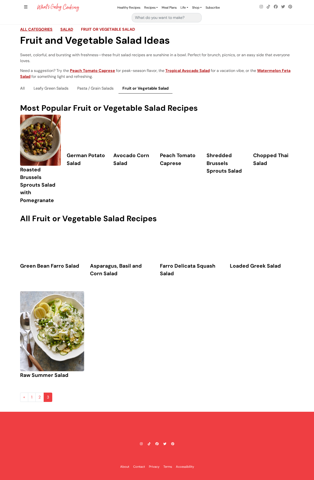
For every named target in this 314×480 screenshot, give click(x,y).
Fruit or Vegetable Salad (108, 29)
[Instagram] (261, 7)
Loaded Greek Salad (255, 265)
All (22, 88)
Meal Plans (169, 7)
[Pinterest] (290, 7)
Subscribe (213, 7)
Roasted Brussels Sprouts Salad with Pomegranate (37, 185)
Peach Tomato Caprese (92, 70)
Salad (66, 29)
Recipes (150, 7)
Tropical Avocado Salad (187, 70)
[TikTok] (268, 7)
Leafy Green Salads (51, 88)
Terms (167, 467)
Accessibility (185, 467)
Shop (195, 7)
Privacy (154, 467)
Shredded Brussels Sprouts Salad (224, 163)
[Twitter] (283, 7)
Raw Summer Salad (44, 375)
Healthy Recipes (128, 7)
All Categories (36, 29)
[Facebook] (275, 7)
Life (183, 7)
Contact (139, 467)
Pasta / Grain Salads (95, 88)
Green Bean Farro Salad (49, 265)
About (124, 467)
